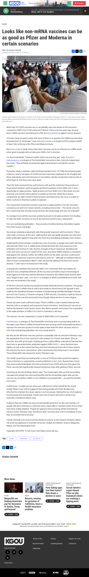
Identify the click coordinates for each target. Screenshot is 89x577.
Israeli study (56, 361)
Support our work (75, 539)
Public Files (36, 548)
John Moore (34, 277)
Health (4, 24)
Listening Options (57, 543)
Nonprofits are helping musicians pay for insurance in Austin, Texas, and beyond (13, 504)
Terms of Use (37, 539)
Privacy (53, 539)
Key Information (38, 543)
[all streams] (86, 11)
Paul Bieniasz (12, 321)
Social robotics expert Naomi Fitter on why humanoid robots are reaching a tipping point (74, 494)
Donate (80, 3)
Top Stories (37, 438)
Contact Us (72, 543)
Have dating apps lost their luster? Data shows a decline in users (54, 491)
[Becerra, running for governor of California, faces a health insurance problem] (34, 487)
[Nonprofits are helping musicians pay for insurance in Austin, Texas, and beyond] (13, 487)
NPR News (23, 438)
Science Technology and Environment (53, 484)
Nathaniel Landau (44, 141)
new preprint (16, 149)
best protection (53, 133)
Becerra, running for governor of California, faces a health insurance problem (33, 504)
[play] (6, 11)
